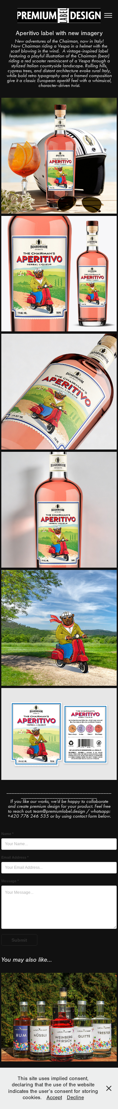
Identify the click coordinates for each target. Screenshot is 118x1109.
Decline (75, 1097)
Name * (7, 834)
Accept (54, 1097)
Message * (10, 881)
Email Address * (15, 857)
